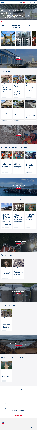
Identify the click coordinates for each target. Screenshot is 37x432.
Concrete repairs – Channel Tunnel (18, 270)
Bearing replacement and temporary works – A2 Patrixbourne (6, 86)
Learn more (18, 59)
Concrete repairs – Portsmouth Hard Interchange (18, 215)
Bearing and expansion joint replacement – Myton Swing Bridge (30, 87)
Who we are (14, 422)
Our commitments (14, 423)
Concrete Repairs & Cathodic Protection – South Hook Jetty (30, 215)
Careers (23, 422)
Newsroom (31, 422)
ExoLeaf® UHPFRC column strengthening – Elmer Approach (29, 164)
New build (14, 424)
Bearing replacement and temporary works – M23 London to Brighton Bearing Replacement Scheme (18, 113)
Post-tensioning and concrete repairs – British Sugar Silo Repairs (6, 321)
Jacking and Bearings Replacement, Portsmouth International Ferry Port (6, 216)
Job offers (23, 423)
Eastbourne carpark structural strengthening (18, 163)
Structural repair (14, 425)
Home (1, 21)
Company (18, 2)
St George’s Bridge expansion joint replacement (30, 112)
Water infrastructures (18, 345)
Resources (27, 2)
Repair (24, 2)
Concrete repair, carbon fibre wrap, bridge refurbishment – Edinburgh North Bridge (18, 87)
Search (34, 2)
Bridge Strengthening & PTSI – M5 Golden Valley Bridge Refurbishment (6, 112)
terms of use (24, 410)
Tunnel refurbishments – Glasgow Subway (5, 270)
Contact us (30, 2)
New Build (21, 2)
